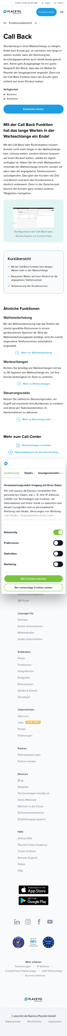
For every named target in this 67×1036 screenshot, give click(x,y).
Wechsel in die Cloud (30, 806)
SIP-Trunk (23, 601)
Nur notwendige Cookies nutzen (33, 587)
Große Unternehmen (30, 639)
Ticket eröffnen (27, 851)
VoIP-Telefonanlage (52, 971)
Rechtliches (34, 1021)
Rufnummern (25, 684)
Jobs (21, 722)
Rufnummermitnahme (31, 813)
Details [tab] (28, 473)
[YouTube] (50, 921)
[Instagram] (28, 921)
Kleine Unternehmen (30, 626)
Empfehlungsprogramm (32, 819)
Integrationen (26, 671)
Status (21, 864)
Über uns (23, 716)
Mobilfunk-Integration (31, 594)
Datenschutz (13, 1021)
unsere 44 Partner (25, 490)
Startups (22, 620)
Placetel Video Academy (32, 845)
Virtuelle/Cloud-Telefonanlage (20, 971)
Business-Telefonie (35, 975)
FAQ (20, 871)
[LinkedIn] (17, 921)
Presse (22, 729)
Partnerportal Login (29, 755)
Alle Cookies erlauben (33, 578)
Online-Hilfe (25, 838)
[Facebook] (39, 921)
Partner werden (27, 761)
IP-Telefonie (43, 966)
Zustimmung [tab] (11, 473)
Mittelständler (26, 633)
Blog (20, 780)
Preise (21, 658)
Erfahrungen (25, 736)
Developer (24, 697)
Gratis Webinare (27, 800)
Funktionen (24, 665)
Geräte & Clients (27, 690)
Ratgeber (23, 787)
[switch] (58, 543)
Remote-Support (27, 858)
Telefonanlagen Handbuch (33, 793)
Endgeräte (24, 678)
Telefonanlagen (23, 966)
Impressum (55, 1021)
